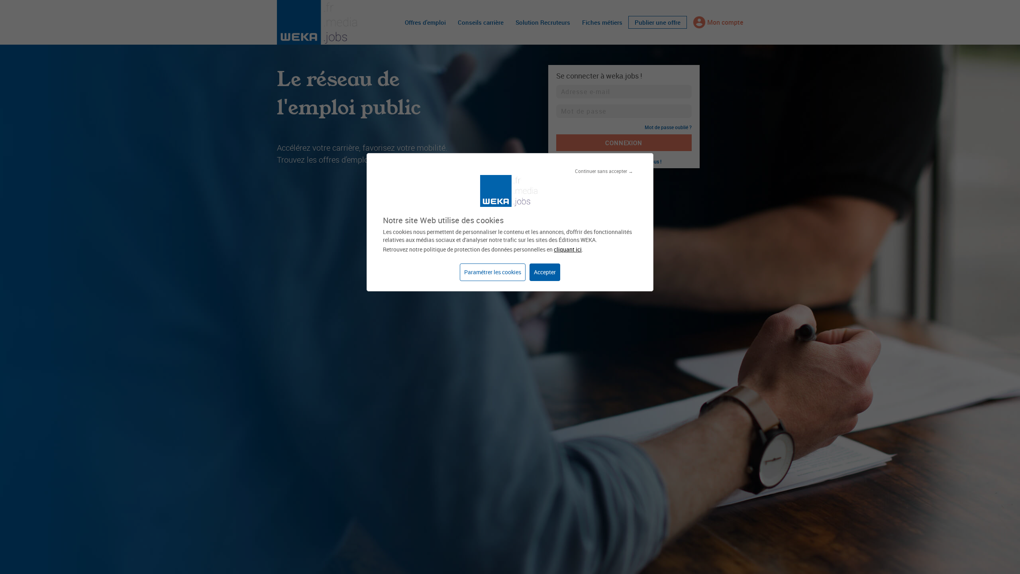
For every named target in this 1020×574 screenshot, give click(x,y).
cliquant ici (568, 249)
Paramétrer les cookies (492, 272)
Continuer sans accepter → (604, 171)
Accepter (545, 272)
